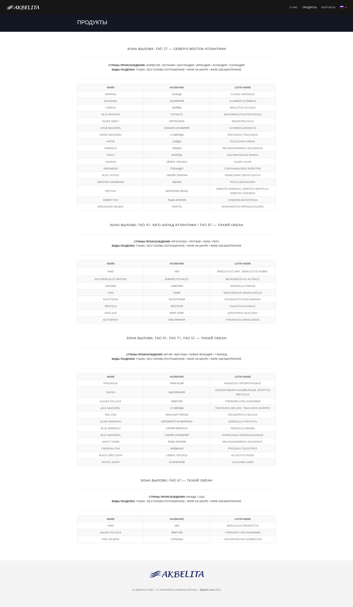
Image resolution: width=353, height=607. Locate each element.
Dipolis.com (207, 589)
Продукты (309, 7)
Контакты (328, 7)
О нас (294, 7)
